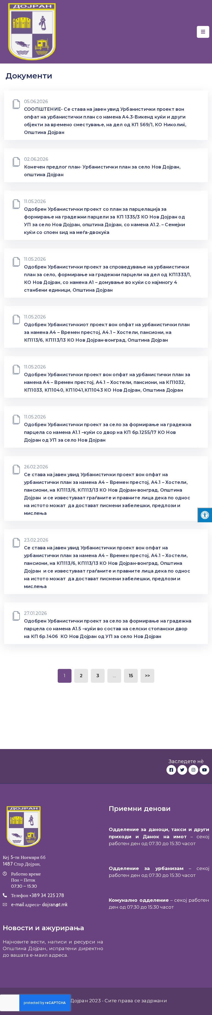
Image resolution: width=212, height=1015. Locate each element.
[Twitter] (182, 770)
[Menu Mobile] (203, 32)
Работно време (26, 874)
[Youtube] (204, 770)
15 (131, 675)
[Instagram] (193, 770)
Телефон (37, 895)
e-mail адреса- (39, 904)
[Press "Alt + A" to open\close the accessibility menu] (204, 515)
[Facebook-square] (171, 770)
